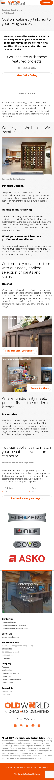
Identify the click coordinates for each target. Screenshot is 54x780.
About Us (5, 667)
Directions (6, 658)
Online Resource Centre (11, 679)
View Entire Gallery (27, 75)
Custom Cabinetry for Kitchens (14, 625)
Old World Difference (10, 673)
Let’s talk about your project (19, 351)
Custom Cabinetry (9, 622)
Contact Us (6, 694)
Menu (3, 3)
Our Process (6, 676)
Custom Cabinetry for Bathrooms (15, 628)
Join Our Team (7, 683)
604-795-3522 (7, 649)
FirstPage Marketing (32, 774)
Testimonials (7, 670)
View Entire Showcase (10, 637)
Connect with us (40, 388)
